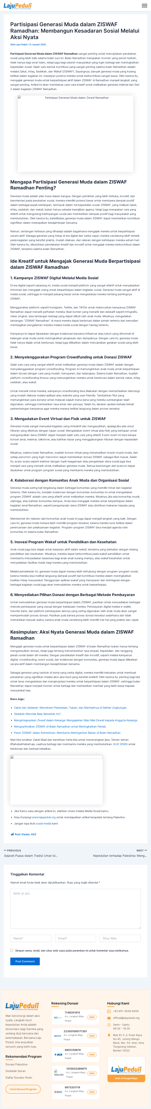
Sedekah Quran (16, 1071)
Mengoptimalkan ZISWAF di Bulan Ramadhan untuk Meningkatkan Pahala (60, 726)
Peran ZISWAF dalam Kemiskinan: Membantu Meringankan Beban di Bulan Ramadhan (67, 732)
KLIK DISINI (120, 744)
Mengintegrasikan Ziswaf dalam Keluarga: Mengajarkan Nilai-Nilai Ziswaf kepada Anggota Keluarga (75, 720)
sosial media (43, 823)
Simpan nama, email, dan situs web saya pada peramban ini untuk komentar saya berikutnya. (72, 950)
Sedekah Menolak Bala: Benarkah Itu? (37, 714)
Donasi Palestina (16, 1064)
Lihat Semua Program (23, 1089)
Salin (91, 1017)
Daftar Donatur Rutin (19, 1077)
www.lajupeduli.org (44, 817)
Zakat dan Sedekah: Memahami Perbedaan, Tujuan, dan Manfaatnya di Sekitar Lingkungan (70, 707)
